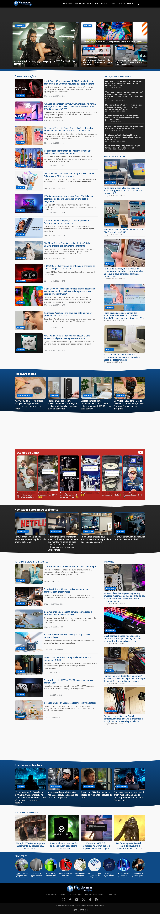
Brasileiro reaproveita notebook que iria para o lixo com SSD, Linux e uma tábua (124, 127)
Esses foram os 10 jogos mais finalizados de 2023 (22, 875)
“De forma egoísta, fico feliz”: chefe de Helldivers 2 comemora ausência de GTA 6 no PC (130, 846)
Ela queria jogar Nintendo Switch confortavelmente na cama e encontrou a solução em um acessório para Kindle (123, 719)
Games (112, 3)
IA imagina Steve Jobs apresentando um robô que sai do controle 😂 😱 (69, 495)
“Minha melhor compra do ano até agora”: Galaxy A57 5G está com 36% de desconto (69, 174)
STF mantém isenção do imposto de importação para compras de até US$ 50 (80, 875)
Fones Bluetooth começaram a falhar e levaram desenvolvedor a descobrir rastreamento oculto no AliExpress (97, 61)
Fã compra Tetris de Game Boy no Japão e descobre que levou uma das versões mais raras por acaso (68, 129)
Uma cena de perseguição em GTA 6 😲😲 (47, 495)
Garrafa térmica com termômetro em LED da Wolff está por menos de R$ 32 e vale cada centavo (96, 405)
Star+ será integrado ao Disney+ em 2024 (109, 875)
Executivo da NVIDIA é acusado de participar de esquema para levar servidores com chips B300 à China (124, 83)
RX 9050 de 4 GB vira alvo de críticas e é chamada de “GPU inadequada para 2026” (69, 267)
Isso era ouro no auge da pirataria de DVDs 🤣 (111, 494)
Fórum (130, 3)
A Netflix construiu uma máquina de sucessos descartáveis (129, 538)
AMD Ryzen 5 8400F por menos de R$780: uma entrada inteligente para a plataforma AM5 (67, 337)
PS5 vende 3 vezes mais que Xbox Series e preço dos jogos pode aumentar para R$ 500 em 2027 (36, 875)
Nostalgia (110, 183)
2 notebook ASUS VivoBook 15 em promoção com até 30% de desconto (114, 41)
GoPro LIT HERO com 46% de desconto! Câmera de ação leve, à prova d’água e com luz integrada (129, 405)
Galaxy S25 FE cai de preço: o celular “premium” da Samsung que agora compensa (68, 221)
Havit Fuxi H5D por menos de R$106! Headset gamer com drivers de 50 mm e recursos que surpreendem (69, 82)
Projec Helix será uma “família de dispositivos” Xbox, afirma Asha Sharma (63, 846)
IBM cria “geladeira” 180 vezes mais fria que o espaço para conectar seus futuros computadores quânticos (123, 107)
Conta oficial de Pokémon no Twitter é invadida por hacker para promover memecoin (68, 152)
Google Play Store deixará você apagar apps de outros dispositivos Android (51, 875)
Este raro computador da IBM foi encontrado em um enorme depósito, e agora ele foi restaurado (122, 357)
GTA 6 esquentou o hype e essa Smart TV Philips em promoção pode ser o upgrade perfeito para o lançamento (69, 199)
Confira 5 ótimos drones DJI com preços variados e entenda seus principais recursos (68, 613)
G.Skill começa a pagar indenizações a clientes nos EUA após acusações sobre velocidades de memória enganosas (122, 638)
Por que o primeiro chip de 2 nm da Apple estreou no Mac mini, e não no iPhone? (131, 62)
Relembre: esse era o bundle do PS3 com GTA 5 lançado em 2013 (123, 230)
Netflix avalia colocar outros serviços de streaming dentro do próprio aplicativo (30, 539)
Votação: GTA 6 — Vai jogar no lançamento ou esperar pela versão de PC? (30, 846)
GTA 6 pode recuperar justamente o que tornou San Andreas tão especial (122, 147)
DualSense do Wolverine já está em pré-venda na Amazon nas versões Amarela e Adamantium (123, 137)
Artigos (121, 3)
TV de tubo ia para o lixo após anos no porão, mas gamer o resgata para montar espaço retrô (123, 190)
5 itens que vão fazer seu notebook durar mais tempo (70, 566)
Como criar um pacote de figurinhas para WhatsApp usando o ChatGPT (26, 495)
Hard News (68, 3)
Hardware (80, 3)
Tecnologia (92, 3)
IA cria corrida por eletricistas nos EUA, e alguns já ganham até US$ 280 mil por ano (63, 795)
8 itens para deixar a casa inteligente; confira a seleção (70, 703)
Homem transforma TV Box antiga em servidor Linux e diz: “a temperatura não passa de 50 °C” (122, 118)
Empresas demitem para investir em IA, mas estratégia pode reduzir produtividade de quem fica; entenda (129, 796)
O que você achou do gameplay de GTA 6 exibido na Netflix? (44, 62)
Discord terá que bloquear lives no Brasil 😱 (132, 495)
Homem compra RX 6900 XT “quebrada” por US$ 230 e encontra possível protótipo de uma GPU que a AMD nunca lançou (124, 678)
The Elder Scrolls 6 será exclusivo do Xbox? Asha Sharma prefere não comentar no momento (67, 244)
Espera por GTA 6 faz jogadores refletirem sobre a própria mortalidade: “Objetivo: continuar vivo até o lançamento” (96, 846)
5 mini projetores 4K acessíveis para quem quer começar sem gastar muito (66, 590)
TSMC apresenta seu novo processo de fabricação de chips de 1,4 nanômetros (65, 875)
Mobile (103, 3)
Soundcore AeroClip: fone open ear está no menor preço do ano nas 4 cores (68, 314)
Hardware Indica (24, 395)
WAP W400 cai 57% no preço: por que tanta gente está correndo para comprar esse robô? (29, 405)
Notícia (20, 142)
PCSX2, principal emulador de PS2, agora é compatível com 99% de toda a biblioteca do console (94, 875)
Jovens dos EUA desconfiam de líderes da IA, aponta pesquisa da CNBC (96, 795)
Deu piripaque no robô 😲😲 (90, 494)
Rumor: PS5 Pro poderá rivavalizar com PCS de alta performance (124, 875)
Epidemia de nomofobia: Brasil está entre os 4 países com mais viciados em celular (138, 875)
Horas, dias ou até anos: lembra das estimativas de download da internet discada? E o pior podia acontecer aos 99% (124, 315)
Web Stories (21, 856)
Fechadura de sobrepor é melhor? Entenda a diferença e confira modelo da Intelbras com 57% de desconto (63, 405)
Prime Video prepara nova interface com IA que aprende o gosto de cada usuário (96, 539)
